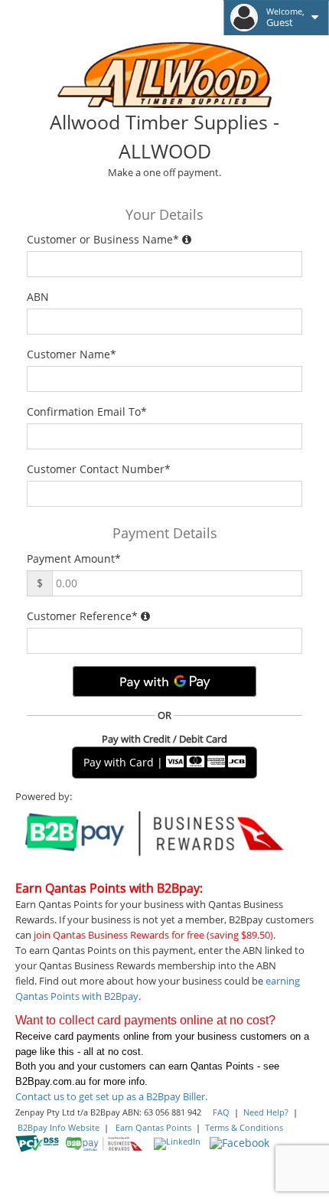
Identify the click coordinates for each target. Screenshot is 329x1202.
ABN (41, 296)
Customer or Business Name (103, 239)
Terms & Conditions (244, 1127)
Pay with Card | (124, 762)
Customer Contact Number (99, 469)
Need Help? (265, 1112)
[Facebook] (239, 1141)
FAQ (221, 1112)
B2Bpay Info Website (58, 1127)
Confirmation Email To (87, 411)
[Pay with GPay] (164, 681)
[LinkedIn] (177, 1142)
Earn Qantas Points (153, 1127)
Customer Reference (82, 616)
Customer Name (71, 354)
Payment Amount (74, 558)
